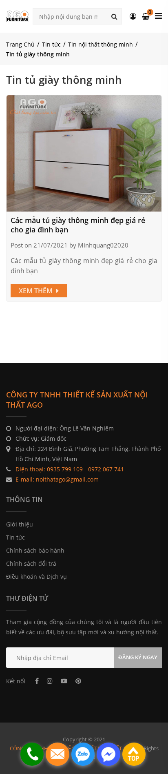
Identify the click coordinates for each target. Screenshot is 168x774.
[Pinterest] (78, 681)
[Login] (133, 16)
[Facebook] (37, 681)
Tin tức (51, 44)
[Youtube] (64, 681)
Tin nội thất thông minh (100, 44)
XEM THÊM (36, 290)
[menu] (158, 16)
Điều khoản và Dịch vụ (36, 576)
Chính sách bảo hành (35, 550)
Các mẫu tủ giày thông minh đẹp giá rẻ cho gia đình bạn (78, 225)
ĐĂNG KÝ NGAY (137, 657)
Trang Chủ (20, 44)
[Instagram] (50, 681)
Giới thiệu (19, 524)
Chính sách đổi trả (31, 563)
